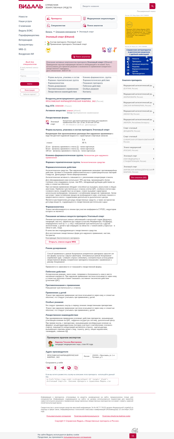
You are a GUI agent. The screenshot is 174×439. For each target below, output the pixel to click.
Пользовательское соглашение (58, 416)
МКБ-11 (22, 49)
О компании (25, 26)
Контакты (87, 92)
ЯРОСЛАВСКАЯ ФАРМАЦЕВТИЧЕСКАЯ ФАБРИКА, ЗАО (71, 101)
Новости (23, 16)
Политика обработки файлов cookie (116, 416)
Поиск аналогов (83, 57)
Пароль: (23, 76)
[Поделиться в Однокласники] (55, 368)
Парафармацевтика (29, 35)
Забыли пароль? (29, 94)
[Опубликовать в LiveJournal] (69, 368)
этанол (70, 110)
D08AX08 (59, 106)
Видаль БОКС (26, 30)
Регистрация (30, 90)
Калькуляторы (26, 44)
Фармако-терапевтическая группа (63, 80)
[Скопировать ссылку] (76, 368)
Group (70, 113)
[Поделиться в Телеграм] (62, 368)
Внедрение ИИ (26, 54)
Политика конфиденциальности (86, 416)
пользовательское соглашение (77, 437)
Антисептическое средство (93, 162)
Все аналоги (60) (138, 177)
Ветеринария (25, 40)
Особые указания (91, 89)
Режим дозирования (57, 86)
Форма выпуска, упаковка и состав (63, 77)
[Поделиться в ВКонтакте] (48, 368)
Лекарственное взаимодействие (62, 92)
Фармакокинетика (56, 83)
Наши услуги (25, 21)
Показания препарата (93, 83)
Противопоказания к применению (63, 89)
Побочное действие (92, 86)
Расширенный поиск (146, 11)
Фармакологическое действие (96, 80)
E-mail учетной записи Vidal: (29, 68)
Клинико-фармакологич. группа (97, 77)
